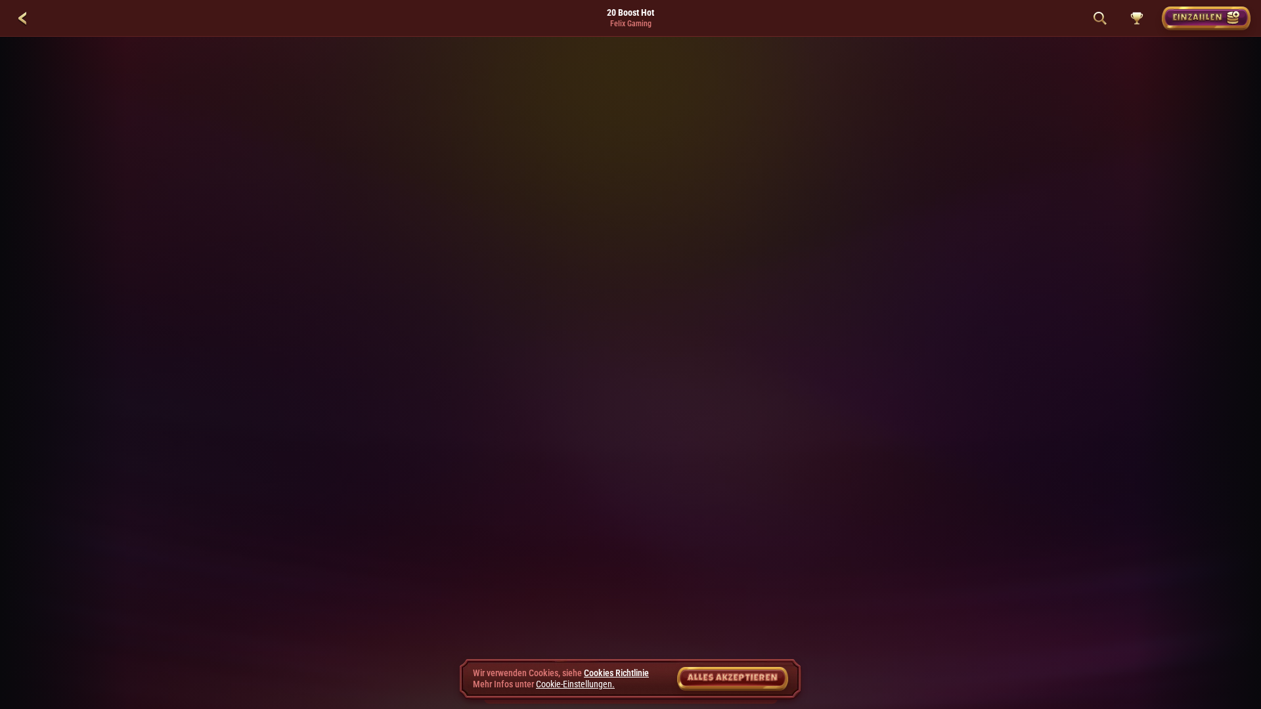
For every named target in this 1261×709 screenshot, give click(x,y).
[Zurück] (22, 18)
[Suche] (1100, 18)
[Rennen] (1137, 18)
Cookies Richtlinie (616, 673)
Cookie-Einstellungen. (575, 684)
